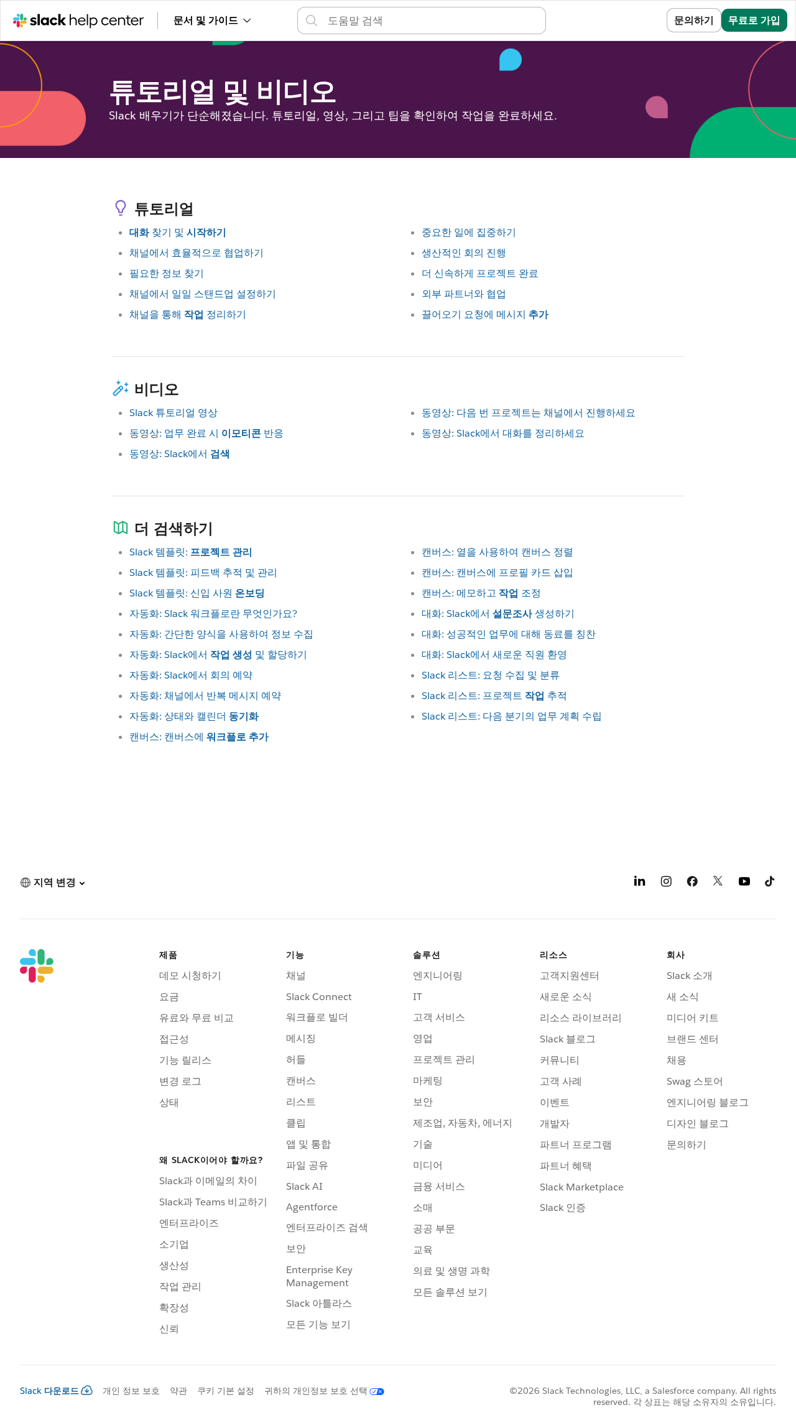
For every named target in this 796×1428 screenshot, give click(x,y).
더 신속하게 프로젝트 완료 (480, 273)
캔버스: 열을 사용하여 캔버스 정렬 (497, 552)
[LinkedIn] (640, 883)
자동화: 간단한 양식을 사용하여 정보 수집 (221, 634)
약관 (178, 1390)
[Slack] (36, 1144)
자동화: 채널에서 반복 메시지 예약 (205, 695)
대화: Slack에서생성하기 (498, 613)
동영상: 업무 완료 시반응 (206, 433)
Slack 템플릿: (190, 552)
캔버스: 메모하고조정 (481, 593)
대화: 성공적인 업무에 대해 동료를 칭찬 (509, 634)
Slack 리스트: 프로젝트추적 (494, 695)
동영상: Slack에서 (179, 453)
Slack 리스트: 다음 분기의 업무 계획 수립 (512, 716)
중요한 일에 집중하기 (469, 232)
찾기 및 (177, 232)
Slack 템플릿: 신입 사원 (197, 593)
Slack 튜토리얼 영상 (173, 412)
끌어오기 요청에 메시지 (485, 314)
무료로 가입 (754, 20)
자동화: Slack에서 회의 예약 (190, 675)
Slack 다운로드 (49, 1390)
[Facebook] (692, 883)
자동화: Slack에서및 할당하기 (218, 654)
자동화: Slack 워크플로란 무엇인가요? (213, 613)
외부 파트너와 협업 (464, 293)
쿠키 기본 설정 (225, 1390)
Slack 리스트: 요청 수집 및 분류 (491, 675)
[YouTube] (744, 883)
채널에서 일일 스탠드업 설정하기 (202, 293)
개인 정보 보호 (131, 1390)
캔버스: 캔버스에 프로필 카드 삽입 (497, 572)
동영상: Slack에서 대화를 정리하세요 (503, 433)
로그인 (636, 20)
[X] (718, 883)
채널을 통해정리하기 (187, 314)
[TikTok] (770, 883)
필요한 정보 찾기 (166, 273)
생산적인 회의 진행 (464, 252)
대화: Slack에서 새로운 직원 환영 (494, 654)
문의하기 (694, 20)
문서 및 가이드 (206, 20)
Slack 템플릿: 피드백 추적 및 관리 (203, 572)
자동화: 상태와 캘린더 (194, 716)
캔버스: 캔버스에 (199, 736)
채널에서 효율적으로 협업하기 (196, 252)
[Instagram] (666, 883)
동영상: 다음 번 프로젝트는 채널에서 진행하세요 (529, 412)
